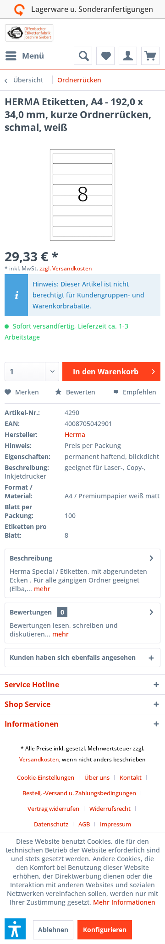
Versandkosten (39, 759)
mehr (41, 588)
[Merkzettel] (105, 56)
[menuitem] (24, 56)
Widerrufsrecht (110, 808)
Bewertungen (31, 612)
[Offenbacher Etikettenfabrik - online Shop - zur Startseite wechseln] (29, 33)
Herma (75, 434)
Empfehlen (138, 392)
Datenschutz (51, 824)
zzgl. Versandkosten (65, 268)
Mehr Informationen (124, 902)
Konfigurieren (104, 929)
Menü (33, 55)
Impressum (115, 824)
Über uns (97, 777)
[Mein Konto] (128, 56)
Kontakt (131, 777)
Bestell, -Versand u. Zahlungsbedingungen (79, 793)
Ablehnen (53, 929)
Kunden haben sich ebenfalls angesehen (73, 657)
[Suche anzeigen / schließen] (83, 56)
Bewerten (80, 392)
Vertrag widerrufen (53, 808)
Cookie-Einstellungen (45, 777)
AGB (84, 824)
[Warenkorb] (150, 56)
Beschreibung (31, 558)
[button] (15, 928)
